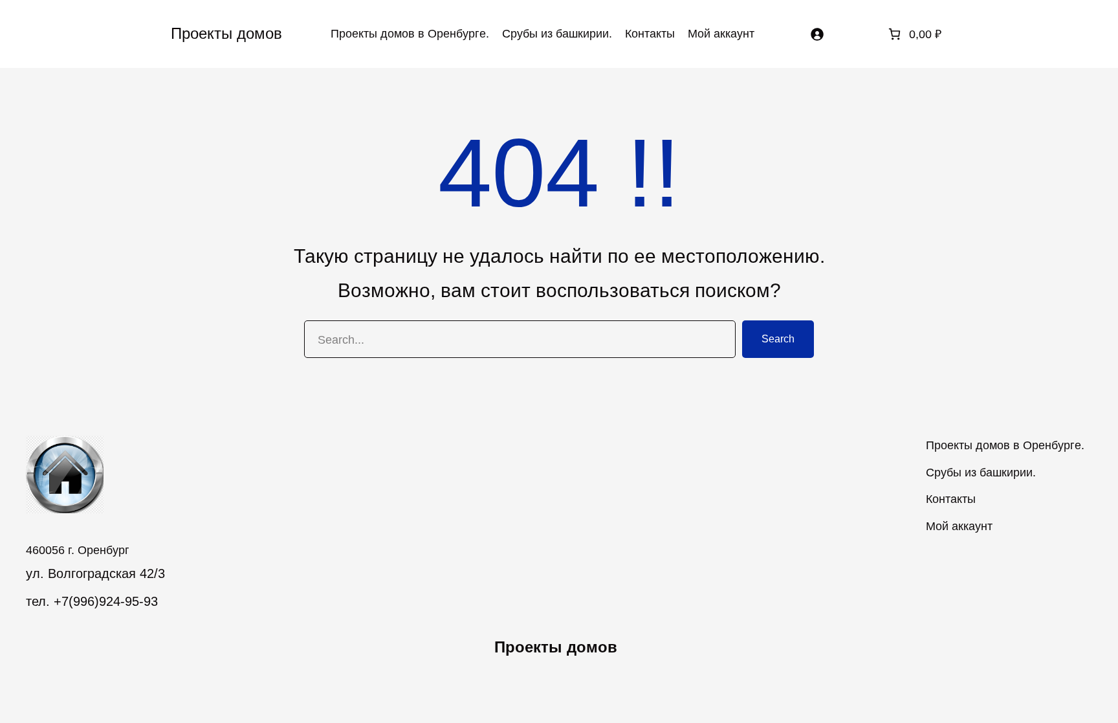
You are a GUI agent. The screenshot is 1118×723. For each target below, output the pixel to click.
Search (778, 338)
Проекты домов (226, 33)
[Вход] (816, 34)
